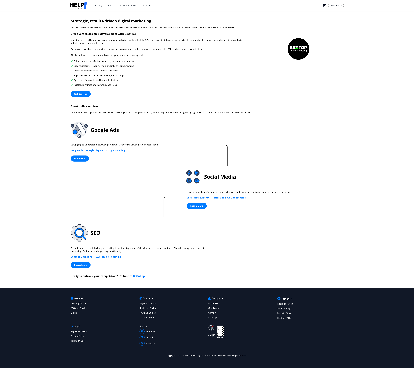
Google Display (94, 150)
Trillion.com (211, 355)
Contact (212, 312)
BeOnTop (139, 276)
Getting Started (285, 303)
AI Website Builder (128, 5)
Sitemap (212, 317)
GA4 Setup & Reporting (108, 256)
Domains (111, 5)
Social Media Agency (198, 197)
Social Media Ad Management (229, 197)
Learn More (79, 158)
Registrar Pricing (148, 308)
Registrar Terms (79, 331)
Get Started (80, 93)
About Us (213, 303)
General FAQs (284, 308)
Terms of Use (78, 340)
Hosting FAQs (284, 317)
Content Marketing (82, 256)
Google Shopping (115, 150)
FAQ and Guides (79, 308)
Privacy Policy (77, 336)
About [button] (146, 5)
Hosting (98, 5)
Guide (74, 312)
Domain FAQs (284, 313)
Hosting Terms (78, 303)
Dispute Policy (147, 317)
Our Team (213, 308)
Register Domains (149, 303)
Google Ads (77, 150)
